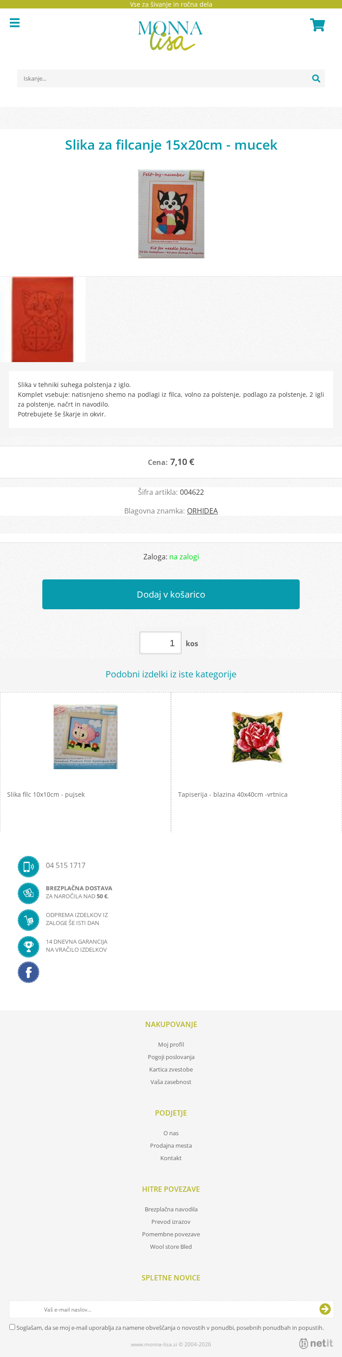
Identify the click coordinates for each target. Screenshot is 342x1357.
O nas (171, 1133)
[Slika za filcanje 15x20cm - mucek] (171, 218)
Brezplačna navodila (171, 1209)
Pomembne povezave (171, 1234)
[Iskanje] (316, 78)
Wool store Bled (171, 1247)
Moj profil (171, 1044)
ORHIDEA (202, 511)
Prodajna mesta (171, 1145)
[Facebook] (171, 975)
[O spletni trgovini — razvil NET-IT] (316, 1343)
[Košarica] (316, 25)
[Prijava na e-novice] (325, 1309)
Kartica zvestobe (171, 1069)
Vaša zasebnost (171, 1082)
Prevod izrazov (171, 1222)
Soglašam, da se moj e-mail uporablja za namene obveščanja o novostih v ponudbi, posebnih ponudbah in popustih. (170, 1328)
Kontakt (171, 1158)
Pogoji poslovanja (171, 1057)
